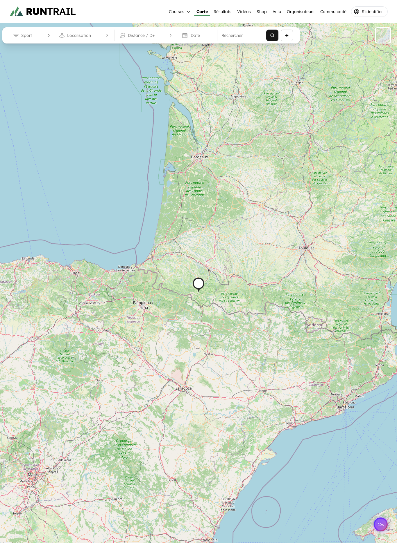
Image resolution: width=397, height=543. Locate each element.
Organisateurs (300, 11)
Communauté (333, 11)
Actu (277, 11)
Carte (202, 11)
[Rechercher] (272, 35)
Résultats (222, 11)
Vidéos (244, 11)
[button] (198, 285)
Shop (262, 11)
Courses (176, 11)
